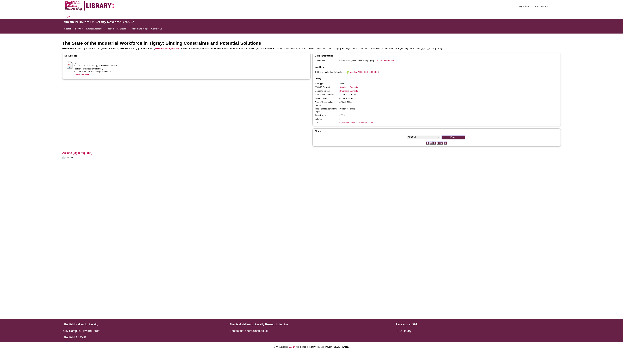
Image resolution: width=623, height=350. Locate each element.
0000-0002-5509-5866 (384, 61)
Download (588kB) (82, 74)
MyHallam (524, 6)
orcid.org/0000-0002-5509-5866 (364, 72)
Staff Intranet (541, 6)
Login (67, 17)
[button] (63, 157)
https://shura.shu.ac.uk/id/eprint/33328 (356, 123)
